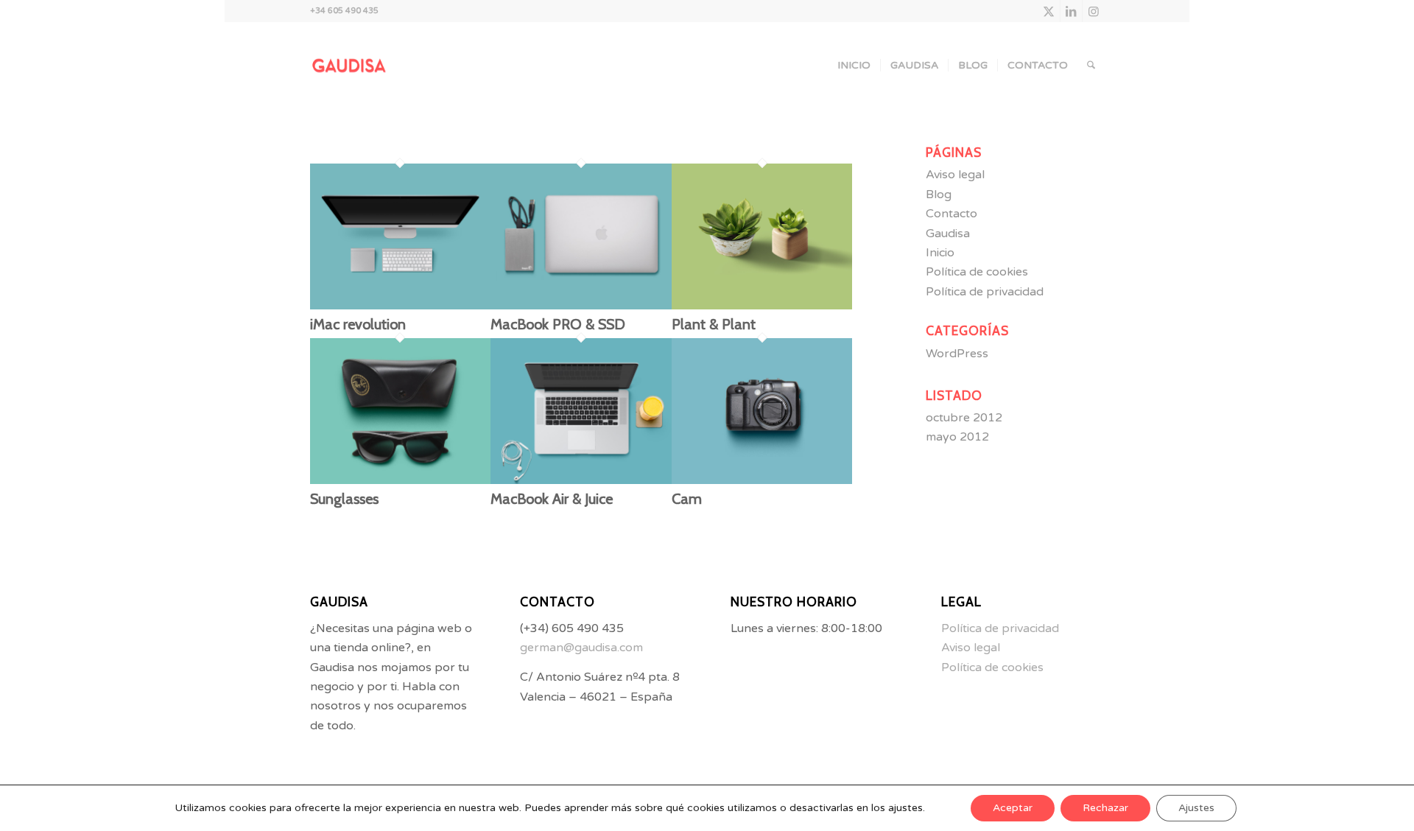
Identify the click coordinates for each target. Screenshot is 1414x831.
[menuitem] (854, 65)
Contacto (951, 213)
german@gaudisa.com (581, 647)
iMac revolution (358, 324)
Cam (687, 499)
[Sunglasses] (400, 480)
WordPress (957, 353)
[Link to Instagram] (1094, 11)
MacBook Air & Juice (551, 499)
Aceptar (1013, 808)
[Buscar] (1091, 65)
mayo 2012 (957, 436)
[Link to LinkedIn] (1071, 11)
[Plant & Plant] (762, 305)
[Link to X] (1049, 11)
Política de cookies (977, 271)
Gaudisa (948, 233)
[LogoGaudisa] (353, 65)
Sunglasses (344, 499)
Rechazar (1105, 808)
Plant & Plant (714, 324)
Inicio (940, 252)
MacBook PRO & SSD (557, 324)
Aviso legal (955, 174)
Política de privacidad (985, 291)
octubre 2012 (964, 417)
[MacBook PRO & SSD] (581, 305)
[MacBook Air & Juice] (581, 480)
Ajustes (1196, 808)
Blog (939, 194)
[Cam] (762, 480)
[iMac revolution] (400, 305)
